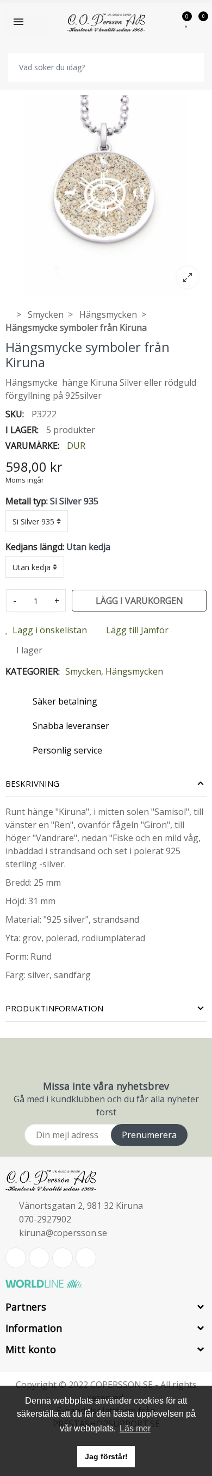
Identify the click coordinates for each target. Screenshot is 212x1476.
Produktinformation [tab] (54, 1008)
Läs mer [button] (135, 1428)
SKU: (14, 414)
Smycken (83, 671)
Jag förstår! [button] (106, 1456)
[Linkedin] (62, 1258)
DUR (76, 446)
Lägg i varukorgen (139, 601)
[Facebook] (39, 1258)
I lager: (22, 430)
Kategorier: (32, 671)
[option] (106, 196)
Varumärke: (32, 446)
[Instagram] (86, 1258)
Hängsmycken (134, 671)
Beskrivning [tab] (32, 783)
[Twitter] (15, 1258)
